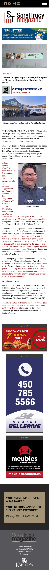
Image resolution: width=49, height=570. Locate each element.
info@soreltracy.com (22, 516)
